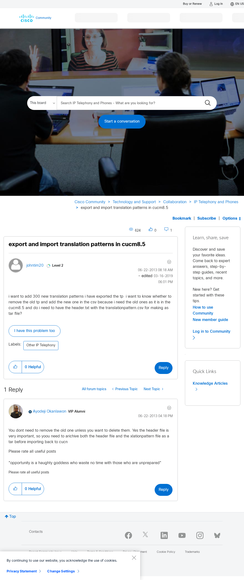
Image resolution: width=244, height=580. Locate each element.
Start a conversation (122, 121)
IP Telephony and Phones (216, 202)
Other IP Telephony (40, 345)
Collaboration (175, 202)
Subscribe (206, 218)
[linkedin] (164, 535)
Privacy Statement (22, 571)
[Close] (134, 557)
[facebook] (128, 535)
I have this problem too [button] (34, 331)
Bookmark (182, 218)
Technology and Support (134, 202)
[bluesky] (217, 534)
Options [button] (230, 218)
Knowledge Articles (210, 383)
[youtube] (182, 535)
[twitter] (146, 535)
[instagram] (199, 535)
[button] (15, 367)
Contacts (36, 531)
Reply (163, 368)
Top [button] (12, 516)
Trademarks (192, 552)
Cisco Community (90, 202)
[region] (70, 565)
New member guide (210, 319)
